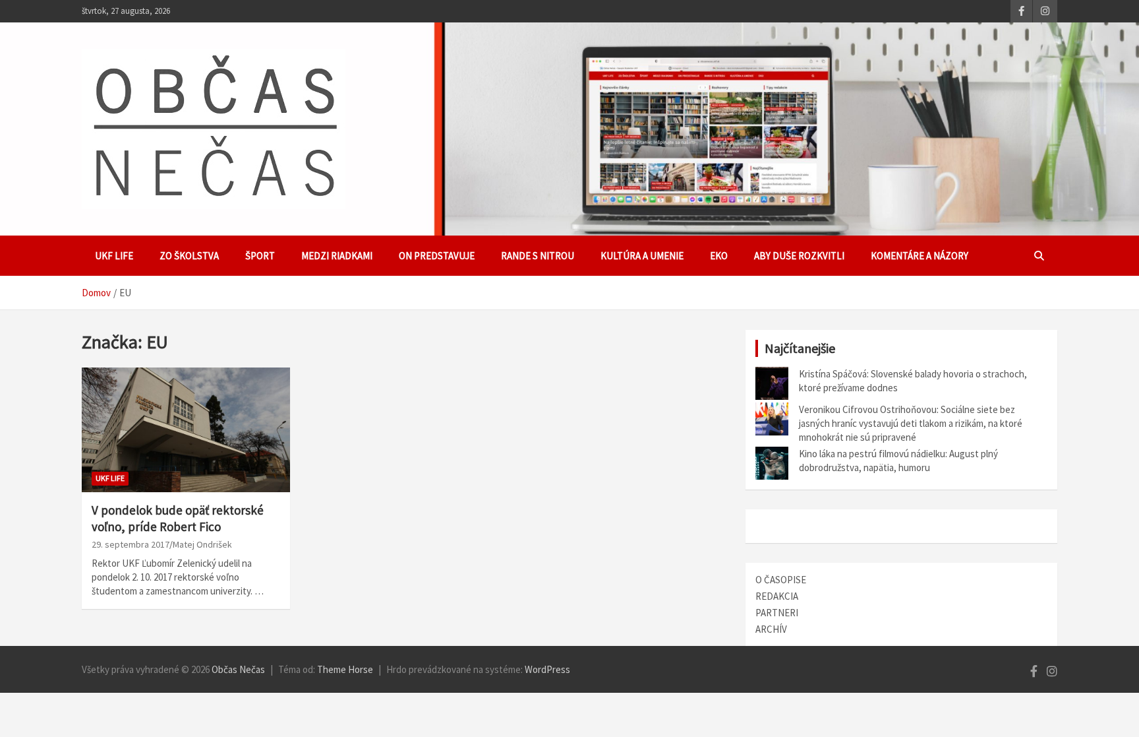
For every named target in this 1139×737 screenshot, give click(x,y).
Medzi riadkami (336, 255)
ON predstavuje (437, 255)
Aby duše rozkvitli (799, 255)
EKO (719, 255)
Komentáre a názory (919, 255)
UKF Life (114, 255)
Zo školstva (189, 255)
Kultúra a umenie (642, 255)
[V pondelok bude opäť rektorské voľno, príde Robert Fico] (186, 430)
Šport (260, 255)
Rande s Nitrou (537, 255)
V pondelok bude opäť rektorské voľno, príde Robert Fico (178, 518)
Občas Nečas (238, 669)
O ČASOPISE (780, 579)
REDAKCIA (776, 596)
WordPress (547, 669)
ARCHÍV (771, 629)
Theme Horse (345, 669)
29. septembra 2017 (130, 544)
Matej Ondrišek (202, 544)
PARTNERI (776, 612)
